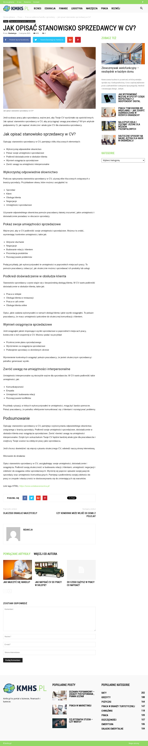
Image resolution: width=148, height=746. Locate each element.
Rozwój (115, 8)
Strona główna (8, 2)
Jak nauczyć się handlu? (16, 582)
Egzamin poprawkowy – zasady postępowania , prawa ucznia (81, 694)
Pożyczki (106, 701)
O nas (19, 2)
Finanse (63, 8)
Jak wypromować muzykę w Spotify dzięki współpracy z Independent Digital (131, 98)
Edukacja (50, 8)
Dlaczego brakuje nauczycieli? (20, 513)
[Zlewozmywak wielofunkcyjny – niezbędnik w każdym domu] (123, 53)
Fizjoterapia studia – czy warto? (81, 720)
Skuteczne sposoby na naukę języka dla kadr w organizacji (130, 138)
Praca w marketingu (80, 705)
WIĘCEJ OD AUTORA (45, 554)
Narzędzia (92, 8)
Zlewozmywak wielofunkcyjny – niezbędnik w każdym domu (120, 69)
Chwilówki (106, 710)
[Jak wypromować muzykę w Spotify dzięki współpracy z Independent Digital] (108, 98)
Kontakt (36, 2)
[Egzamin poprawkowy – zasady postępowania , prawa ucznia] (59, 695)
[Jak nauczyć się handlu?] (17, 570)
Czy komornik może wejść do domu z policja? (76, 515)
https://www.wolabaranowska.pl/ (34, 486)
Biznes (37, 8)
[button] (141, 8)
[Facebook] (142, 2)
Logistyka (77, 8)
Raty (104, 692)
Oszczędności (108, 719)
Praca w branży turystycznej (118, 706)
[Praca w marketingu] (59, 709)
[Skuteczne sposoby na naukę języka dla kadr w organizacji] (108, 140)
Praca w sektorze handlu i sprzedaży (22, 21)
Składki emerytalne (112, 728)
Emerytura (107, 724)
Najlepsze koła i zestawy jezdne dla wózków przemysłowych (129, 125)
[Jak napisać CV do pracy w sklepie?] (49, 570)
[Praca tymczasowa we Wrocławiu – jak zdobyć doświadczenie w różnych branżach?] (108, 112)
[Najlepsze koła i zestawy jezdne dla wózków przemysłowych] (108, 126)
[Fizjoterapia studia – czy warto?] (59, 723)
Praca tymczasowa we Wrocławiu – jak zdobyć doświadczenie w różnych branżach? (131, 112)
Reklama (27, 2)
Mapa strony (134, 743)
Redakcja (12, 33)
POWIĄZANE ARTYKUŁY (16, 554)
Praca (104, 8)
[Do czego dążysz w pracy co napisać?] (81, 570)
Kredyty (106, 697)
